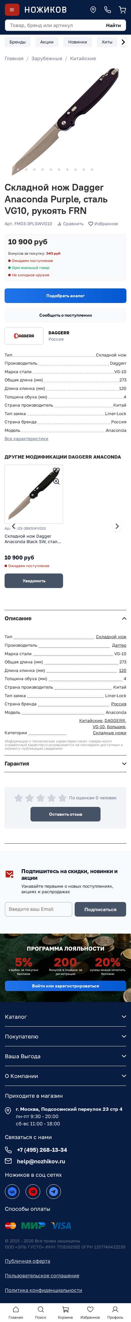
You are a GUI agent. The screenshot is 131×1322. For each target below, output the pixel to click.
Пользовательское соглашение (42, 1275)
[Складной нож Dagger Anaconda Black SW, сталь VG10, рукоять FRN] (34, 494)
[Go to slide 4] (34, 169)
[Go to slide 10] (84, 169)
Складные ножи (109, 732)
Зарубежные (46, 58)
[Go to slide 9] (75, 169)
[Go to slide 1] (9, 169)
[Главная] (45, 10)
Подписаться (100, 909)
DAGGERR (58, 332)
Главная (14, 58)
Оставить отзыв (65, 814)
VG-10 (99, 726)
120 (122, 670)
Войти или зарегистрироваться (65, 985)
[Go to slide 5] (42, 169)
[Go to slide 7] (59, 169)
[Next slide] (123, 41)
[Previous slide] (14, 526)
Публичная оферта (27, 1261)
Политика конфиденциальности (43, 1290)
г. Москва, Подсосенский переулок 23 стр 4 (69, 1109)
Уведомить (34, 580)
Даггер (119, 645)
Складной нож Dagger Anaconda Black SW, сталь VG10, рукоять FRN (32, 538)
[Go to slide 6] (51, 169)
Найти (113, 25)
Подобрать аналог (65, 295)
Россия (118, 703)
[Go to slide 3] (26, 169)
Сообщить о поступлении (65, 315)
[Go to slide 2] (18, 169)
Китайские (83, 58)
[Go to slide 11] (92, 169)
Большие (116, 726)
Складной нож (111, 636)
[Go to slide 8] (67, 169)
